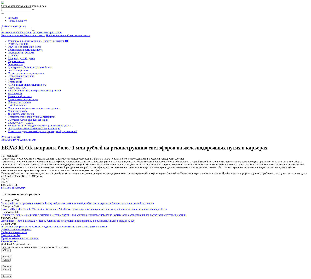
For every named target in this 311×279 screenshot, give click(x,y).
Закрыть (7, 256)
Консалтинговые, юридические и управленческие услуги (39, 125)
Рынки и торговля (18, 70)
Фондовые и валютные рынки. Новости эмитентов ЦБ (38, 41)
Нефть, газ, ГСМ (17, 87)
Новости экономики (12, 35)
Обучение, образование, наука (24, 46)
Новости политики (34, 35)
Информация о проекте (14, 232)
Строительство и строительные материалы (31, 116)
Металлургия (15, 93)
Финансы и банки (18, 43)
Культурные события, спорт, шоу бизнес (30, 67)
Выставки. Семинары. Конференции (28, 119)
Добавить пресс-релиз (13, 26)
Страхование (15, 81)
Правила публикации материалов (20, 238)
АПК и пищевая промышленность (27, 84)
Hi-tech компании (17, 105)
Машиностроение (17, 111)
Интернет (13, 55)
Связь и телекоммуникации (23, 99)
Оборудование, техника (21, 76)
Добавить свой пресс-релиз (47, 32)
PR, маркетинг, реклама (21, 52)
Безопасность (15, 64)
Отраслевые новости (78, 35)
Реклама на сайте (10, 137)
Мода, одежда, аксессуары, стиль (26, 73)
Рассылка (13, 17)
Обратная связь (9, 241)
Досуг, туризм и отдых (20, 122)
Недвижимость (16, 61)
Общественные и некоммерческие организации (34, 128)
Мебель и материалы (19, 102)
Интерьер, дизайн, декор (21, 58)
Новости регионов (56, 35)
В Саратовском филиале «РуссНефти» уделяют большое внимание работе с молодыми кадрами (54, 226)
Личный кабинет (17, 20)
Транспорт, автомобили (21, 114)
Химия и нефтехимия (20, 96)
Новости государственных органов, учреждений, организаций (42, 131)
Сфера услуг (15, 78)
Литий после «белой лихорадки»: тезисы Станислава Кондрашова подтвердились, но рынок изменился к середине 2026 (67, 220)
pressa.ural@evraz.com (13, 187)
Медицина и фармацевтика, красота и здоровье (34, 108)
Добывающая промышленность (25, 49)
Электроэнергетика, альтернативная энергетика (34, 90)
